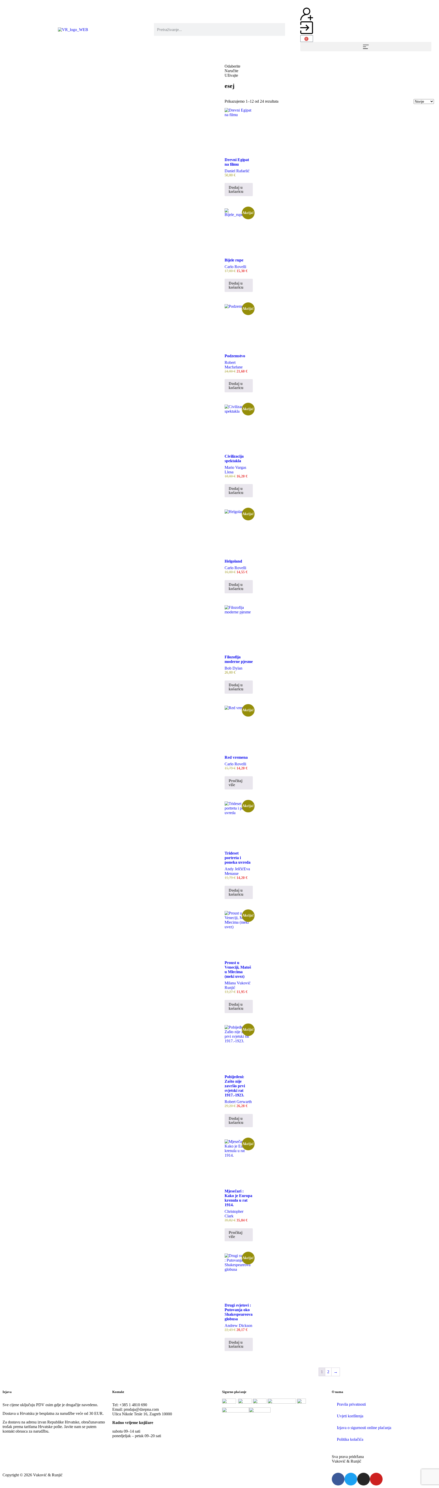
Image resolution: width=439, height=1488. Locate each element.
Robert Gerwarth (238, 1101)
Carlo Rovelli (235, 267)
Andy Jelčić (234, 869)
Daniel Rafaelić (237, 171)
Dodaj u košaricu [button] (236, 189)
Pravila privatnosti (351, 1404)
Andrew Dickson (238, 1325)
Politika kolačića (350, 1439)
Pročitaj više (235, 783)
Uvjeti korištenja (350, 1416)
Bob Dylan (233, 668)
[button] (365, 46)
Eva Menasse (237, 871)
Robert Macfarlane (234, 364)
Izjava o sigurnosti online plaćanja (364, 1427)
